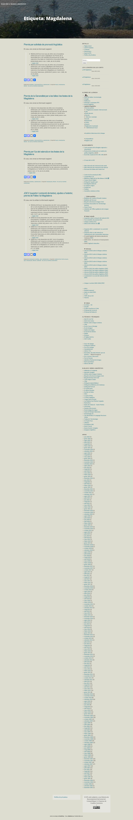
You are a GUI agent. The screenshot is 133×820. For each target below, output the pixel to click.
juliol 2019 (87, 534)
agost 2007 (87, 766)
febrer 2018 (87, 563)
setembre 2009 (88, 721)
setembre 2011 (88, 679)
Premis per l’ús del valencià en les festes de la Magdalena (44, 153)
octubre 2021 (88, 492)
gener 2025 (87, 448)
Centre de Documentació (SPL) (92, 175)
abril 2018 (87, 559)
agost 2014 (87, 620)
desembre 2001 (88, 787)
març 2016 (87, 600)
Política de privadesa (90, 55)
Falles (56, 84)
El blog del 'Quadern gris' (91, 182)
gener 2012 (87, 672)
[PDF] (85, 241)
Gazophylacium (88, 349)
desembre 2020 (88, 510)
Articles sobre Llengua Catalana (93, 323)
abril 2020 (87, 521)
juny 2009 (87, 726)
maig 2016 (87, 597)
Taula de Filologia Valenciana (92, 412)
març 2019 (87, 539)
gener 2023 (87, 476)
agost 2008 (87, 744)
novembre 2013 (88, 636)
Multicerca (87, 101)
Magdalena (62, 84)
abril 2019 (87, 537)
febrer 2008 (87, 755)
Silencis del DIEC (88, 363)
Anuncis (87, 124)
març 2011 (87, 688)
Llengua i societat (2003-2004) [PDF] (94, 283)
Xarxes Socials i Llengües (91, 428)
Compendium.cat (89, 176)
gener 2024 (87, 458)
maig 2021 (87, 501)
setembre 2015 (88, 608)
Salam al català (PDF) (90, 292)
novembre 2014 (88, 618)
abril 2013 (87, 647)
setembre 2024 (88, 451)
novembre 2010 (88, 696)
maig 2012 (87, 665)
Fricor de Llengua (89, 344)
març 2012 (87, 669)
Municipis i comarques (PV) (91, 102)
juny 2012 (87, 663)
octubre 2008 (88, 741)
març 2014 (87, 629)
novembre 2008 (88, 739)
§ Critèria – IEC (88, 305)
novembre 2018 (88, 546)
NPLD (85, 288)
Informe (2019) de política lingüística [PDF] (96, 274)
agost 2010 (87, 701)
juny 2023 (87, 467)
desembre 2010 (88, 694)
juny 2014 (87, 624)
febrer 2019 (87, 541)
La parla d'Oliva (88, 396)
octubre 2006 (88, 784)
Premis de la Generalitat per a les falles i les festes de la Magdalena (48, 97)
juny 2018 (87, 555)
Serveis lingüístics (89, 104)
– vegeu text (34, 63)
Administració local (92, 128)
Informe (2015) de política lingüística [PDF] (96, 268)
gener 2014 (87, 633)
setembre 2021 (88, 494)
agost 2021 (87, 496)
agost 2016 (87, 591)
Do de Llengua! (88, 328)
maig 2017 (87, 577)
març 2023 (87, 473)
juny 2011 (87, 683)
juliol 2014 (87, 622)
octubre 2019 (88, 530)
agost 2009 (87, 723)
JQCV (41, 259)
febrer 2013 (87, 651)
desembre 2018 (88, 545)
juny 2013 (87, 643)
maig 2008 (87, 750)
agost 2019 (87, 532)
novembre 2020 (88, 512)
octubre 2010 (88, 697)
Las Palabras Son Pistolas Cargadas (94, 401)
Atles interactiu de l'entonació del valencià (96, 167)
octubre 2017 (88, 570)
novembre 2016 (88, 588)
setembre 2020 (88, 514)
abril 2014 (87, 627)
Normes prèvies (89, 108)
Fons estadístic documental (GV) (93, 220)
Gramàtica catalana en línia (92, 191)
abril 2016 (87, 599)
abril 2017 (87, 579)
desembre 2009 (88, 715)
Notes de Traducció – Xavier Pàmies (94, 405)
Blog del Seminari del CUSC (91, 378)
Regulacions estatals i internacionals (97, 110)
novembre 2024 (88, 449)
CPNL (85, 324)
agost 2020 (87, 516)
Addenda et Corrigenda (90, 370)
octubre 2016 (88, 590)
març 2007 (87, 775)
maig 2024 (87, 455)
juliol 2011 (87, 681)
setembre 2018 (88, 550)
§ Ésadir (86, 307)
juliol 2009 (87, 724)
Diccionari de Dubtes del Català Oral (94, 169)
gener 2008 (87, 757)
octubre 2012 (88, 658)
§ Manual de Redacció (90, 312)
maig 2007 (87, 771)
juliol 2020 (87, 518)
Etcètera (86, 335)
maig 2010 (87, 706)
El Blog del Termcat (89, 387)
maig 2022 (87, 482)
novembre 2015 (88, 604)
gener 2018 (87, 564)
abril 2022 (87, 483)
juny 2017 (87, 575)
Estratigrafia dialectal (90, 184)
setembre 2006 (88, 786)
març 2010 (87, 710)
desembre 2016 (88, 586)
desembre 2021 (88, 489)
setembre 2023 (88, 464)
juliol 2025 (87, 442)
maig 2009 (87, 728)
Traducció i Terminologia (91, 419)
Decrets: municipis (91, 117)
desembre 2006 (88, 780)
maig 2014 (87, 625)
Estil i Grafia (87, 339)
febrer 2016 (87, 602)
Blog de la (94, 202)
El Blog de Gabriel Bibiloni (91, 383)
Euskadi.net (87, 187)
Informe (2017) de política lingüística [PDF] (96, 270)
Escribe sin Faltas (89, 392)
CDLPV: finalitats (88, 48)
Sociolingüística (38, 84)
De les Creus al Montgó (90, 326)
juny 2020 (87, 519)
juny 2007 (87, 769)
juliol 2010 (87, 703)
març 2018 (87, 561)
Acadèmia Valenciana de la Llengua (95, 133)
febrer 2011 (87, 690)
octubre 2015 (88, 606)
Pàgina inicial (87, 46)
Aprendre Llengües (89, 372)
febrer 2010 (87, 712)
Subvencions (46, 84)
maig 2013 (87, 645)
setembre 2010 (88, 699)
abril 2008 (87, 751)
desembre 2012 (88, 654)
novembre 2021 (88, 491)
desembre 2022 (88, 478)
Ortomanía (87, 406)
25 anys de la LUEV (89, 160)
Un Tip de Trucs (88, 421)
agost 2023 (87, 465)
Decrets (87, 115)
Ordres (87, 122)
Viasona (86, 297)
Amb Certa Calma (89, 321)
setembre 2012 (88, 660)
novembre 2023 (88, 462)
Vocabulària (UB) (89, 424)
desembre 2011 (88, 674)
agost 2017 (87, 572)
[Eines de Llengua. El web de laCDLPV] (86, 95)
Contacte (86, 49)
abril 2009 (87, 730)
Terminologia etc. (89, 414)
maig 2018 (87, 557)
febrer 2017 (87, 582)
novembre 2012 (88, 656)
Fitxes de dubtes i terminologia (92, 97)
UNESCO (86, 423)
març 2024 (87, 457)
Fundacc (86, 189)
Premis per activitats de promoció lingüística (43, 44)
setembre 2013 (88, 640)
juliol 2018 (87, 554)
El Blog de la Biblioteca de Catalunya (94, 385)
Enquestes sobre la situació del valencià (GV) (96, 218)
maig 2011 (87, 685)
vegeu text (32, 173)
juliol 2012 (87, 661)
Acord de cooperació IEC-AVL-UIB (93, 155)
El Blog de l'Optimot (89, 345)
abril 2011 (87, 687)
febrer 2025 (87, 446)
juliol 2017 (87, 573)
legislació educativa (93, 243)
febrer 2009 (87, 733)
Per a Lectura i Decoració (91, 356)
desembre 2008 (88, 737)
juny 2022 (87, 480)
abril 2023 (87, 471)
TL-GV (86, 294)
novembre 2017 (88, 568)
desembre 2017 (88, 566)
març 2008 (87, 753)
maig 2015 (87, 609)
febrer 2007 (87, 777)
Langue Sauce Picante (90, 399)
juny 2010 (87, 705)
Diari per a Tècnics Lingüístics (13, 4)
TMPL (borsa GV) (89, 296)
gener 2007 (87, 778)
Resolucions (88, 120)
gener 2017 (87, 584)
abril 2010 (87, 708)
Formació (32, 259)
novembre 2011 (88, 676)
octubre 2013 (88, 638)
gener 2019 (87, 543)
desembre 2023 (88, 460)
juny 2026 (87, 437)
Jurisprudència (89, 139)
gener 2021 (87, 509)
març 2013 (87, 649)
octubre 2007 (88, 762)
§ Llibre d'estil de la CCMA (91, 308)
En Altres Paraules (89, 390)
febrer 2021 (87, 507)
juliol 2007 (87, 768)
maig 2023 (87, 469)
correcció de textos (60, 259)
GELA (85, 394)
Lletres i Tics (87, 351)
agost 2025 (87, 440)
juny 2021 (87, 500)
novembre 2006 (88, 782)
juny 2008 (87, 748)
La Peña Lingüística (89, 397)
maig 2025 (87, 444)
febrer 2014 (87, 631)
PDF (92, 238)
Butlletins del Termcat (90, 200)
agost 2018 (87, 552)
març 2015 (87, 613)
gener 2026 (87, 439)
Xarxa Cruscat (88, 426)
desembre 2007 (88, 759)
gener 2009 (87, 735)
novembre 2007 (88, 760)
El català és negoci (89, 185)
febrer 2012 (87, 670)
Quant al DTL (87, 53)
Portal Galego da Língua (90, 410)
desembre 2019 (88, 527)
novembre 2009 (88, 717)
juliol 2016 (87, 593)
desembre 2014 (88, 616)
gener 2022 (87, 487)
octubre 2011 (88, 678)
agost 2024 (87, 453)
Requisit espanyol (89, 290)
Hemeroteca (87, 51)
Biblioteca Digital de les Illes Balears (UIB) (96, 178)
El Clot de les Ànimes (90, 332)
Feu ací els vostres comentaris (35, 86)
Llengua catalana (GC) (90, 222)
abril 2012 (87, 667)
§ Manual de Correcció (90, 310)
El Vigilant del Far (89, 337)
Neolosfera (87, 403)
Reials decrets (89, 113)
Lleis (86, 111)
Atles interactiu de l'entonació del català (95, 166)
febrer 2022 (87, 485)
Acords (87, 119)
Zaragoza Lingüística (89, 430)
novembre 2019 (88, 528)
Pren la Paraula (88, 358)
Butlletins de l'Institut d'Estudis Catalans (95, 198)
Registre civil (88, 140)
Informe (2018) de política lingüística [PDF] (96, 272)
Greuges (86, 99)
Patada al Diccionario (90, 408)
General (32, 84)
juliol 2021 (87, 498)
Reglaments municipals (91, 126)
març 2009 (87, 732)
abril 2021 (87, 503)
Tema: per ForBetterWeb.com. (74, 816)
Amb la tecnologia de (57, 816)
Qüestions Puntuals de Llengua (92, 360)
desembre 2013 (88, 634)
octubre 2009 (88, 719)
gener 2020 (87, 525)
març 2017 (87, 581)
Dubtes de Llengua (89, 330)
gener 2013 (87, 652)
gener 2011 (87, 692)
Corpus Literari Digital (90, 180)
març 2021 (87, 505)
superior (39, 260)
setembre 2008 (88, 742)
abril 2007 (87, 773)
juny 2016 (87, 595)
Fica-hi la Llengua (89, 347)
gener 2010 (87, 714)
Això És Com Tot (88, 319)
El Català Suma (88, 388)
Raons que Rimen (89, 362)
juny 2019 (87, 536)
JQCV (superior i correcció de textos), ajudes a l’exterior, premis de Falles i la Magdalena (48, 194)
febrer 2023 (87, 474)
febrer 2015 (87, 615)
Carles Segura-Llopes (90, 379)
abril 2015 (87, 611)
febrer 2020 (87, 523)
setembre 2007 (88, 764)
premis (25, 86)
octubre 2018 (88, 548)
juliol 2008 (87, 746)
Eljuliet (86, 333)
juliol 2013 (87, 642)
